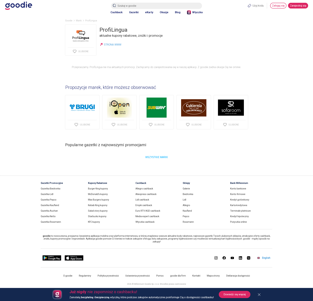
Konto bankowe (238, 188)
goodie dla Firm (178, 275)
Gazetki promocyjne (52, 183)
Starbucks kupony (97, 216)
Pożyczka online (238, 222)
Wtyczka (197, 12)
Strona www (112, 44)
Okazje (164, 12)
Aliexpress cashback (145, 194)
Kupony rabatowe (97, 183)
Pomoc (160, 275)
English (266, 257)
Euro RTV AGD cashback (147, 210)
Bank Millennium (239, 183)
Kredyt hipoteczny (239, 216)
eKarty (149, 12)
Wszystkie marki (156, 157)
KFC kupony (94, 222)
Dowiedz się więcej (235, 294)
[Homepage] (18, 6)
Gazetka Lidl (47, 194)
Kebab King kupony (97, 205)
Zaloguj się (278, 5)
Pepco (186, 216)
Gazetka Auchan (49, 210)
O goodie (67, 275)
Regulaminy (85, 275)
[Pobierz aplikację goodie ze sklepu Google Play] (52, 259)
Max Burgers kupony (98, 199)
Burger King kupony (98, 188)
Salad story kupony (98, 210)
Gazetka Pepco (48, 199)
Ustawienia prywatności (137, 275)
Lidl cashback (142, 199)
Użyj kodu (258, 5)
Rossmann (188, 222)
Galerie (186, 188)
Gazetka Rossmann (51, 222)
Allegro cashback (144, 188)
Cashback (117, 12)
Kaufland (187, 210)
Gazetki (134, 12)
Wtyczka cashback (145, 222)
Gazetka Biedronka (50, 188)
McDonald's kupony (98, 194)
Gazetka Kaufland (50, 205)
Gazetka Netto (48, 216)
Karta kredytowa (238, 205)
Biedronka (188, 194)
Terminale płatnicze (240, 210)
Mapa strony (213, 275)
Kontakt (196, 275)
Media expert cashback (147, 216)
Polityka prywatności (108, 275)
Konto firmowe (237, 194)
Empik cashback (143, 205)
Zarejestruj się (298, 5)
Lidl (184, 199)
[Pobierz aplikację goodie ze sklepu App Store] (74, 259)
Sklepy (186, 183)
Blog (177, 12)
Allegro (186, 205)
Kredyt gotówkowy (239, 199)
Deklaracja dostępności (238, 275)
